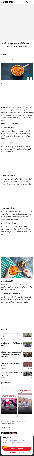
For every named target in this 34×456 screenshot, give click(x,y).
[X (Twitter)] (10, 428)
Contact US (8, 421)
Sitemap (13, 421)
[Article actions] (32, 2)
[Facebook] (2, 428)
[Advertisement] (17, 22)
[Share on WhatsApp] (27, 2)
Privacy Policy (11, 423)
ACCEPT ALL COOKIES (17, 449)
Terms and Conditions (20, 421)
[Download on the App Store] (5, 433)
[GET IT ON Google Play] (13, 433)
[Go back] (2, 2)
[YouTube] (7, 428)
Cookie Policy (4, 423)
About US (3, 421)
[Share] (12, 59)
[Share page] (29, 2)
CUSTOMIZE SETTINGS (17, 452)
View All (28, 383)
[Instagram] (5, 428)
